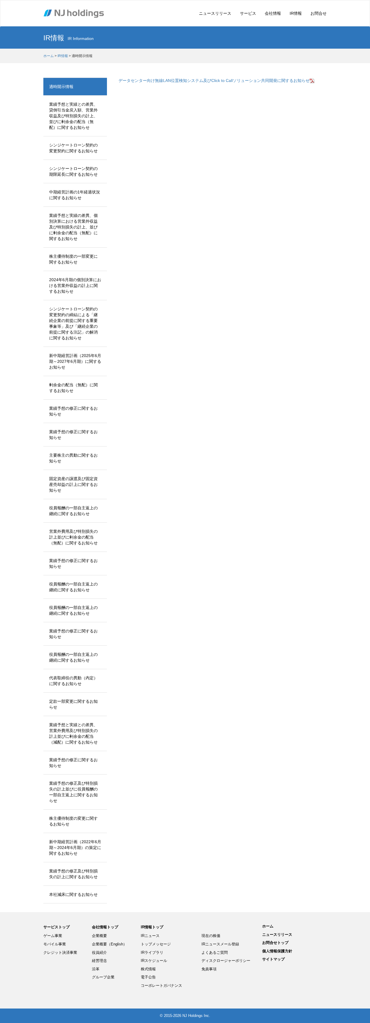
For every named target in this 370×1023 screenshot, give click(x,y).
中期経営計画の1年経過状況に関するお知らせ (74, 195)
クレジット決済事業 (60, 952)
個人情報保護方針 (277, 951)
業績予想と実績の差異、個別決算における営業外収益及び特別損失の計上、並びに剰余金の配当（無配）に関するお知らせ (73, 227)
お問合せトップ (275, 942)
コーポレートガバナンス (161, 985)
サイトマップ (273, 959)
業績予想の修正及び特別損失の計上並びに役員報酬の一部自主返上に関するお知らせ (73, 792)
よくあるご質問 (214, 952)
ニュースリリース (215, 13)
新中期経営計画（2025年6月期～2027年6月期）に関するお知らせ (75, 361)
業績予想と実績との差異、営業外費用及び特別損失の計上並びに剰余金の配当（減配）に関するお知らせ (73, 733)
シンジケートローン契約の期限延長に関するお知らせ (73, 171)
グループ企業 (103, 977)
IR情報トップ (152, 927)
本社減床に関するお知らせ (73, 894)
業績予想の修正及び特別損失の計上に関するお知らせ (73, 874)
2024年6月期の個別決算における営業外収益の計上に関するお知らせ (75, 285)
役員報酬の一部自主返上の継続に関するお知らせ (73, 511)
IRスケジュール (154, 960)
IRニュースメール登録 (220, 944)
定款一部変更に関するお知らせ (73, 704)
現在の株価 (210, 936)
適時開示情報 (61, 86)
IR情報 (63, 56)
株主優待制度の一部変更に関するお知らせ (73, 259)
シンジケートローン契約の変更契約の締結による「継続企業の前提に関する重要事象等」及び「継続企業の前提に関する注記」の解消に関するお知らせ (73, 323)
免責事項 (209, 969)
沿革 (95, 969)
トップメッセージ (156, 944)
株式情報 (148, 969)
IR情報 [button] (296, 13)
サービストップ (56, 927)
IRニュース (150, 936)
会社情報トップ (105, 927)
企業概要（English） (109, 944)
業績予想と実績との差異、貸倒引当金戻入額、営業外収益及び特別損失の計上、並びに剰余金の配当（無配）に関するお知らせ (73, 116)
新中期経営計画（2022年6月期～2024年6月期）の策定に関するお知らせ (75, 847)
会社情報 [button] (273, 13)
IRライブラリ (152, 952)
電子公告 (148, 977)
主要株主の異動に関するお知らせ (73, 458)
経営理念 (99, 960)
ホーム (48, 56)
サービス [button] (248, 13)
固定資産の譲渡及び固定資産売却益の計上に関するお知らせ (73, 484)
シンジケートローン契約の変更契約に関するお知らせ (73, 148)
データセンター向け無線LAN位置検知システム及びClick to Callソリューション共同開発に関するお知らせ (214, 80)
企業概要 (99, 936)
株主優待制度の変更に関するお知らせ (73, 821)
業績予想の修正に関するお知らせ (73, 411)
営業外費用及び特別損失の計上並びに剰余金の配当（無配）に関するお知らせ (73, 537)
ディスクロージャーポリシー (225, 960)
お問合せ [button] (318, 13)
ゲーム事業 (52, 936)
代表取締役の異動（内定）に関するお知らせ (73, 681)
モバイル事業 (54, 944)
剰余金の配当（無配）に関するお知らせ (73, 388)
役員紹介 (99, 952)
